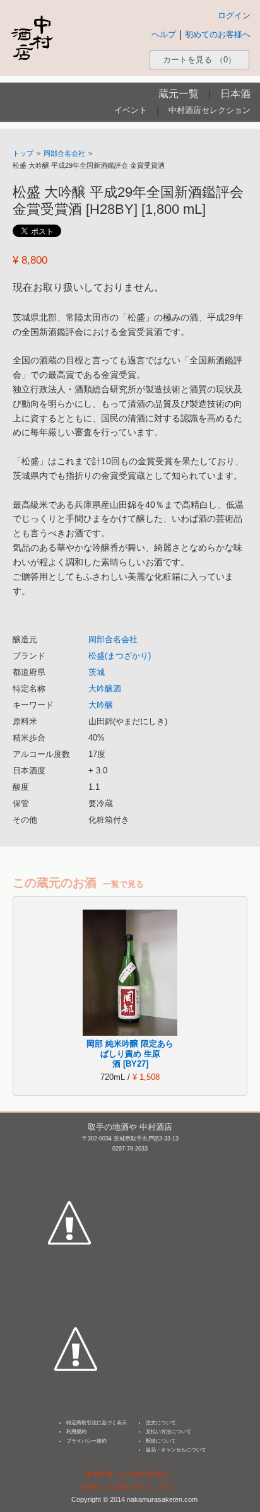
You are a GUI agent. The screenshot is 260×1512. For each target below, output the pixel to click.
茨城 (96, 672)
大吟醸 (100, 705)
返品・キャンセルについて (176, 1450)
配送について (161, 1441)
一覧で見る (123, 884)
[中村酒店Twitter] (76, 1290)
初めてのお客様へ (218, 34)
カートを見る (199, 59)
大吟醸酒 (104, 688)
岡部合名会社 (64, 153)
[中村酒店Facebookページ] (69, 1164)
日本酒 (235, 93)
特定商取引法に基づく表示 (96, 1423)
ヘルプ (163, 34)
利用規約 (76, 1431)
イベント (130, 110)
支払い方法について (168, 1431)
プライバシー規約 (86, 1441)
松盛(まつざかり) (119, 655)
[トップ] (31, 37)
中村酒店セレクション (209, 110)
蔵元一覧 (178, 93)
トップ (23, 153)
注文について (161, 1423)
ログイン (234, 15)
